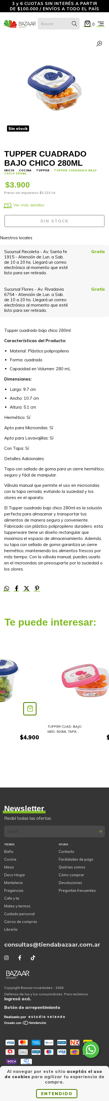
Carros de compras (20, 921)
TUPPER (42, 170)
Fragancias (13, 890)
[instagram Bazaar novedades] (6, 958)
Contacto (66, 851)
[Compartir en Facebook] (17, 588)
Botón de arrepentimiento (32, 1007)
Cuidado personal (19, 914)
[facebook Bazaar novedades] (19, 958)
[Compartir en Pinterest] (37, 588)
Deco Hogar (14, 875)
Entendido (56, 1093)
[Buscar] (74, 23)
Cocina (10, 859)
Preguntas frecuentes (77, 890)
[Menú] (101, 24)
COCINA (25, 170)
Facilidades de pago (76, 859)
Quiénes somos (72, 867)
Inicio (9, 170)
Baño (8, 851)
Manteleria (13, 882)
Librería (10, 929)
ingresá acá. (17, 998)
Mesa (9, 867)
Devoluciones (70, 882)
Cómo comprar (71, 875)
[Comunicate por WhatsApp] (90, 1049)
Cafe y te (11, 898)
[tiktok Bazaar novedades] (33, 958)
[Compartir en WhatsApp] (6, 589)
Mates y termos (17, 906)
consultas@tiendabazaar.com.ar (52, 944)
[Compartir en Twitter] (27, 588)
